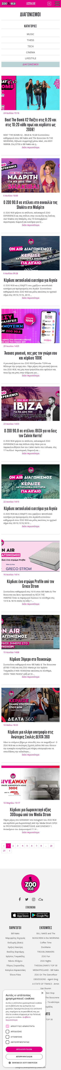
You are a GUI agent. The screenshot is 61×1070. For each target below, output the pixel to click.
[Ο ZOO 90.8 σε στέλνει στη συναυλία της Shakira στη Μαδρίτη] (30, 177)
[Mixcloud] (40, 899)
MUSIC (30, 34)
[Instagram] (33, 899)
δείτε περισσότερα (30, 147)
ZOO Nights (45, 961)
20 (51, 845)
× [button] (42, 993)
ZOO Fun (46, 956)
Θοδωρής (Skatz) (15, 942)
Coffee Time (45, 942)
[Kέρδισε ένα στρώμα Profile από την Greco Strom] (30, 556)
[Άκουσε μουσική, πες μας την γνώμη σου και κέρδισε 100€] (30, 328)
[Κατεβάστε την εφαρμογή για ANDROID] (40, 916)
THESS (30, 40)
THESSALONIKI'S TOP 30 (45, 965)
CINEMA (30, 52)
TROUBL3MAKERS (45, 951)
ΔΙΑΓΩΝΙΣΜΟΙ (30, 64)
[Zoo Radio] (30, 884)
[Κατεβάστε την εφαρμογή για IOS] (21, 916)
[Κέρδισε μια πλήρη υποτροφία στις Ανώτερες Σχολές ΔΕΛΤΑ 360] (30, 707)
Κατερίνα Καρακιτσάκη (15, 970)
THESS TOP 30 (46, 1019)
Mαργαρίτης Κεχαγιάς (15, 938)
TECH (31, 46)
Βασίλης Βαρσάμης (15, 951)
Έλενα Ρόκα (15, 974)
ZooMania (46, 947)
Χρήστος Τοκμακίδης (15, 956)
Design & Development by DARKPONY (30, 1067)
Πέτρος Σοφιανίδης (15, 965)
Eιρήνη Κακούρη (15, 947)
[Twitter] (27, 899)
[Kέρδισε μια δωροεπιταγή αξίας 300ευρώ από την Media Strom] (30, 785)
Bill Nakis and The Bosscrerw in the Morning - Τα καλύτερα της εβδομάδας (45, 1002)
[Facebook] (20, 899)
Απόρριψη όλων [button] (24, 1056)
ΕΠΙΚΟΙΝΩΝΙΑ (30, 907)
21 (4, 850)
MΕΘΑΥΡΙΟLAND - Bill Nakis (46, 970)
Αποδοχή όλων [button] (24, 1049)
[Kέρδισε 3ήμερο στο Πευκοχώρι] (30, 634)
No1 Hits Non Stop (45, 993)
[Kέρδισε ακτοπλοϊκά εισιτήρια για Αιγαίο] (30, 255)
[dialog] (24, 1028)
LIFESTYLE (30, 58)
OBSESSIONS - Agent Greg (45, 979)
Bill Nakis (15, 933)
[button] (24, 1062)
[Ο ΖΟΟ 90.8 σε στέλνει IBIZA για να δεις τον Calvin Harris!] (30, 405)
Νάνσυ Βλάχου (15, 961)
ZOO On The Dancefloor (45, 974)
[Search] (49, 3)
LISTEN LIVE (30, 3)
